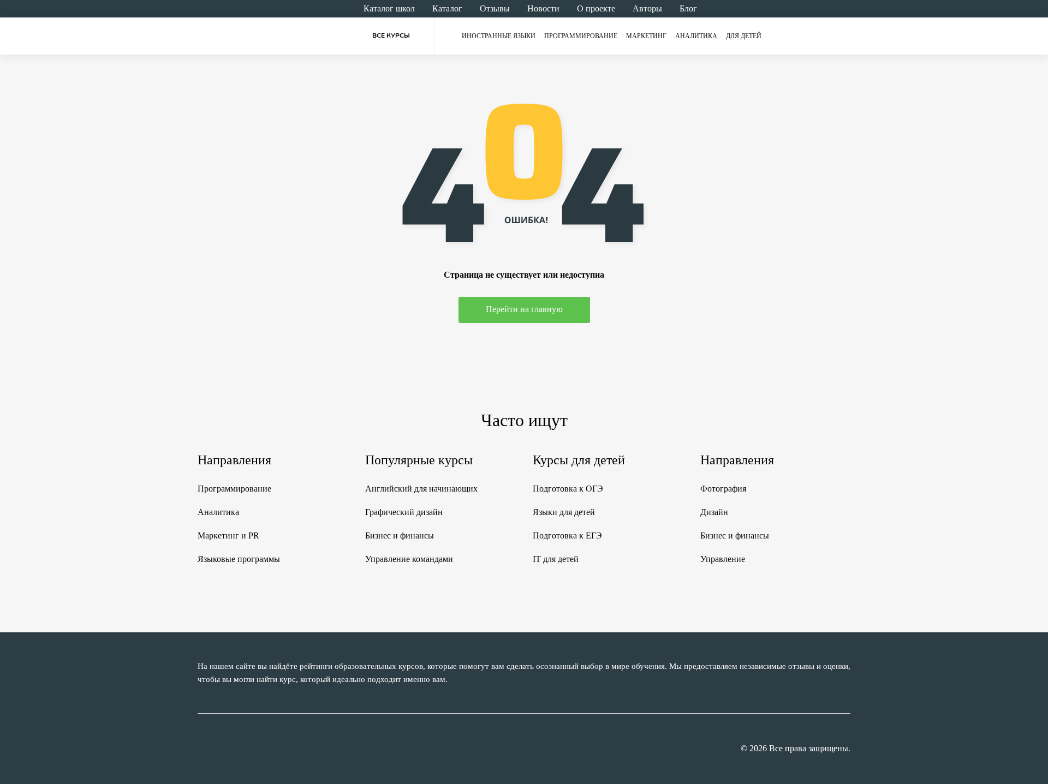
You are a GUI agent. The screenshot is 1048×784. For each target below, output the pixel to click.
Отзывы (495, 8)
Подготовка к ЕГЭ (567, 535)
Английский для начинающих (421, 488)
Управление (722, 559)
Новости (543, 8)
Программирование (580, 36)
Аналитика (696, 36)
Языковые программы (239, 559)
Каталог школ (389, 8)
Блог (688, 8)
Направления (234, 460)
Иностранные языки (498, 36)
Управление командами (409, 559)
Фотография (723, 488)
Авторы (647, 8)
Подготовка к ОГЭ (568, 488)
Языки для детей (564, 512)
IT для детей (556, 559)
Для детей (743, 36)
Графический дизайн (404, 512)
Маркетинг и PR (228, 535)
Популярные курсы (419, 460)
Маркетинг (646, 36)
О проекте (596, 8)
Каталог (447, 8)
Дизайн (714, 512)
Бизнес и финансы (399, 535)
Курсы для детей (579, 460)
